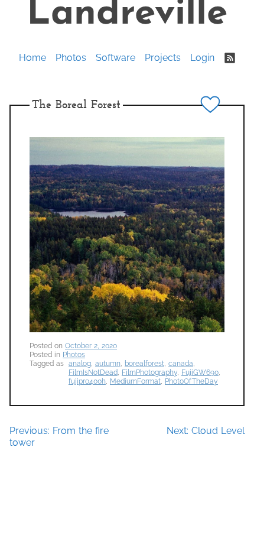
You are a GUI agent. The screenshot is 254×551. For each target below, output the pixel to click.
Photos (71, 57)
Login (202, 57)
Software (115, 57)
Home (32, 57)
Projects (163, 57)
